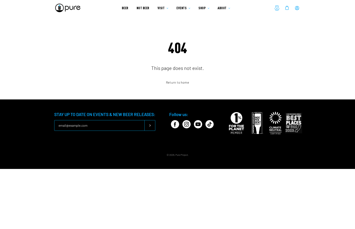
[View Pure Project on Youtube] (198, 124)
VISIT (161, 8)
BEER (125, 8)
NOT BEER (143, 8)
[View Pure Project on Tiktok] (209, 124)
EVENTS (181, 8)
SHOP (202, 8)
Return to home (177, 82)
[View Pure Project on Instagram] (186, 124)
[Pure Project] (68, 8)
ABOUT (222, 8)
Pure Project (181, 154)
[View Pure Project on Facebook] (175, 124)
